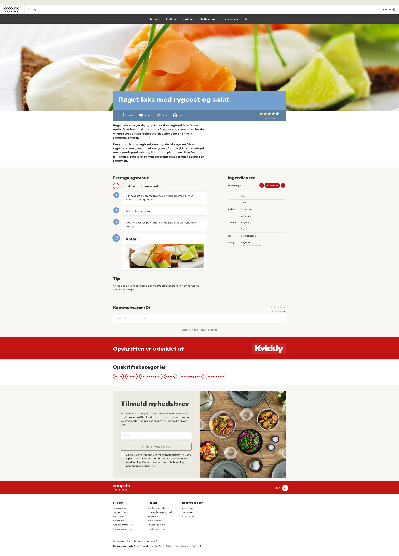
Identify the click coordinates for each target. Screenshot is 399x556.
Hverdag (170, 376)
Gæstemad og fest (151, 376)
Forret (118, 376)
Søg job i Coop (120, 512)
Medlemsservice (156, 529)
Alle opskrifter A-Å (123, 524)
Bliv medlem (154, 516)
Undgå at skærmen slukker (144, 186)
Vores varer (119, 516)
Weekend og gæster (191, 376)
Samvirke (187, 512)
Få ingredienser (215, 376)
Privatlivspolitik (156, 524)
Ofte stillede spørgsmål (160, 512)
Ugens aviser (120, 508)
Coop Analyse (189, 516)
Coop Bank (188, 508)
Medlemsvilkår (155, 520)
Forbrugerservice (122, 529)
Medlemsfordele (156, 508)
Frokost (131, 376)
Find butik (118, 520)
